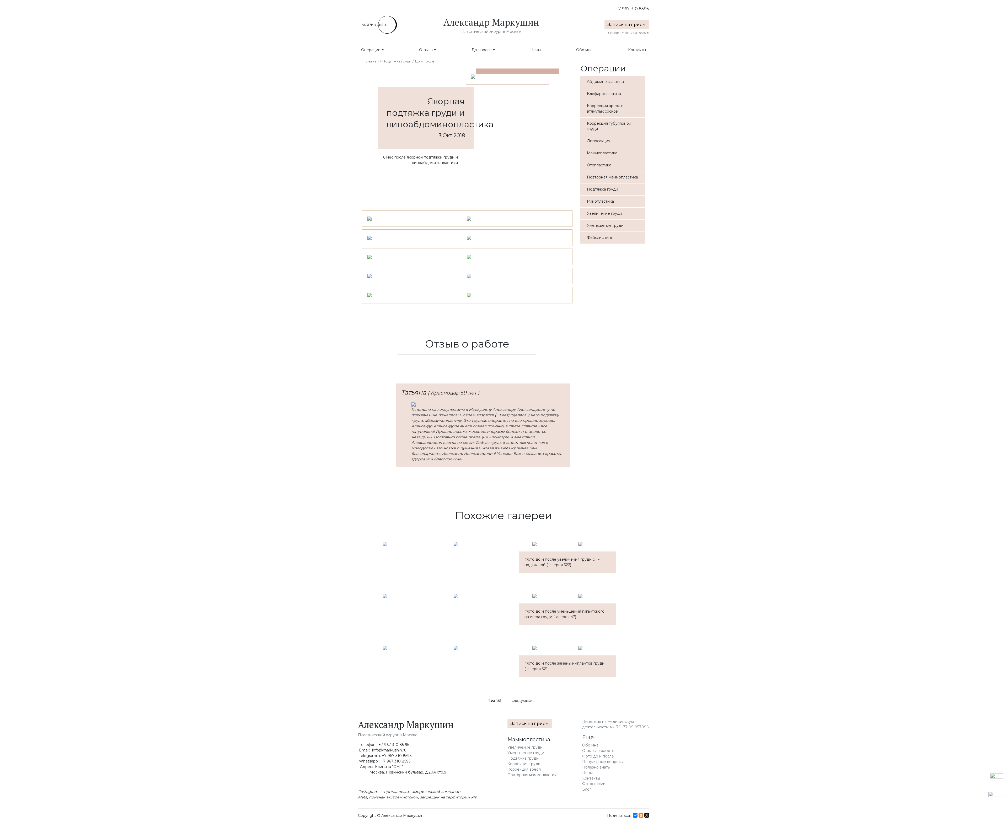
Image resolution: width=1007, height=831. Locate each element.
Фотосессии (594, 783)
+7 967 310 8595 (632, 8)
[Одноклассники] (641, 815)
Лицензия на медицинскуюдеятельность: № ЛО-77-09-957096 (615, 724)
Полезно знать (596, 767)
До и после (425, 61)
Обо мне (584, 50)
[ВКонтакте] (635, 815)
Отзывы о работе (598, 750)
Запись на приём (627, 24)
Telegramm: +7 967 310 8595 (384, 755)
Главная (372, 61)
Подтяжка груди (396, 61)
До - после (482, 50)
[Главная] (379, 25)
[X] (646, 815)
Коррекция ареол (524, 769)
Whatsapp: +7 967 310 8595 (384, 761)
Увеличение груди (525, 747)
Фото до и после (598, 756)
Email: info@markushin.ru (382, 750)
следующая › (523, 700)
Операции (371, 50)
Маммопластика (528, 739)
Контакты (637, 50)
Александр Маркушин (491, 22)
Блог (586, 789)
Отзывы (426, 50)
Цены (535, 50)
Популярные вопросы (602, 761)
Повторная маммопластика (533, 774)
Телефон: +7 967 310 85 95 (383, 744)
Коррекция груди (523, 763)
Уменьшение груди (525, 752)
